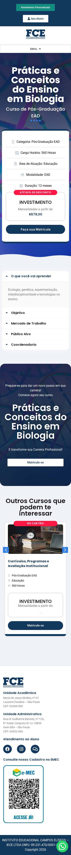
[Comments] (35, 749)
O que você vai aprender (31, 276)
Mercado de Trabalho (28, 323)
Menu (33, 48)
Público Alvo (21, 334)
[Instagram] (21, 749)
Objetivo (18, 313)
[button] (35, 276)
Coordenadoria (23, 344)
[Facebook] (7, 749)
